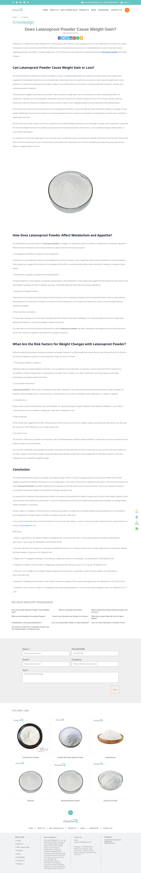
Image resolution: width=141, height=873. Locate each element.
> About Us (19, 844)
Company (77, 659)
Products (72, 828)
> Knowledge (20, 857)
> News (18, 854)
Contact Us (107, 828)
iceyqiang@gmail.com (27, 525)
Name (25, 649)
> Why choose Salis (22, 847)
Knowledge (94, 828)
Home (31, 828)
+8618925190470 (112, 2)
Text (25, 670)
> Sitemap (19, 864)
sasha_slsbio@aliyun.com (92, 2)
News (83, 828)
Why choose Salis (56, 828)
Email (25, 659)
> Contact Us (20, 860)
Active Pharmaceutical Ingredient (112, 840)
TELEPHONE (78, 649)
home (15, 17)
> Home (18, 840)
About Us (41, 828)
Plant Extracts (109, 843)
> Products (19, 850)
